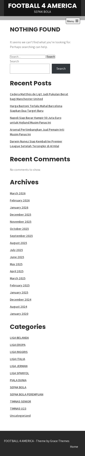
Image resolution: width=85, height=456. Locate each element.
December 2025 (20, 214)
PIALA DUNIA (18, 380)
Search (14, 61)
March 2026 (18, 193)
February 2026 (20, 200)
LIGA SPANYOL (19, 373)
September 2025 (21, 236)
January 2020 (19, 314)
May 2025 (16, 264)
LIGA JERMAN (18, 366)
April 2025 (17, 271)
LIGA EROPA (18, 345)
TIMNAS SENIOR (20, 401)
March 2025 (18, 278)
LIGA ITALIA (17, 359)
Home (74, 447)
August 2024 (18, 307)
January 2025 (19, 292)
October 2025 (19, 229)
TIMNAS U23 (18, 408)
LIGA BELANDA (19, 338)
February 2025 (20, 285)
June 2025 (17, 257)
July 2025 (16, 250)
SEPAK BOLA (18, 387)
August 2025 (18, 243)
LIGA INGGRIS (19, 352)
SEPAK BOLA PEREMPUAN (26, 394)
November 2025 (20, 222)
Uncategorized (20, 416)
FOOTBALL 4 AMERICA (42, 5)
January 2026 (19, 207)
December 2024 (20, 299)
